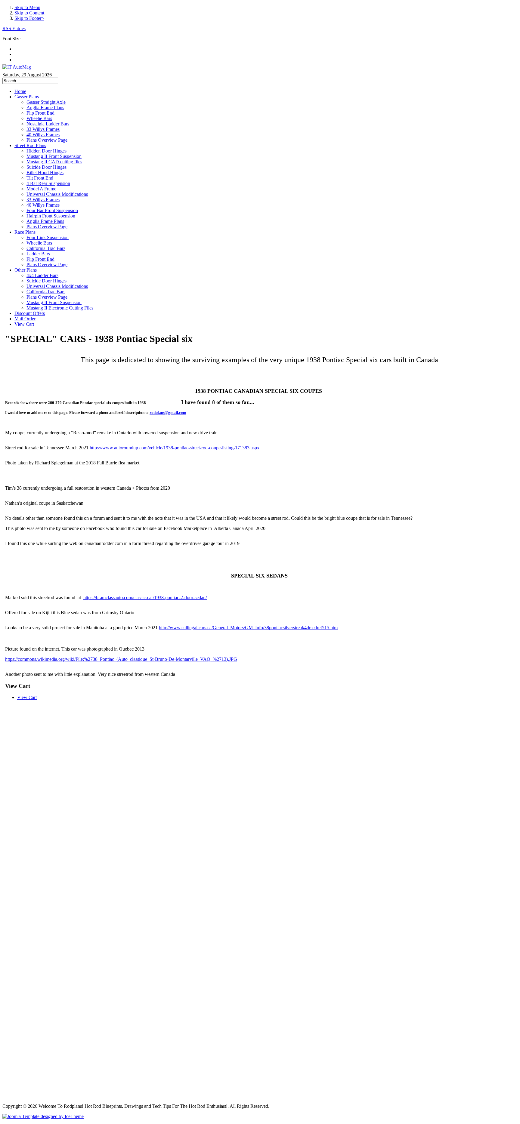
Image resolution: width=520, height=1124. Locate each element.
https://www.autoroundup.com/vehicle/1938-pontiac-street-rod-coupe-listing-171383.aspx (174, 447)
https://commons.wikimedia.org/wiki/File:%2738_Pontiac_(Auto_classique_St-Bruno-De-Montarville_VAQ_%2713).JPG (121, 659)
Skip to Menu (27, 7)
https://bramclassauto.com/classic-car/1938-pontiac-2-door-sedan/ (145, 597)
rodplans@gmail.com (168, 412)
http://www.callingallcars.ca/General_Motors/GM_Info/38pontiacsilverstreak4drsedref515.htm (248, 627)
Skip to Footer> (29, 18)
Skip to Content (29, 12)
